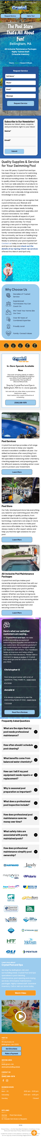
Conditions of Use (34, 1129)
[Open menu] (37, 8)
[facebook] (3, 1081)
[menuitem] (6, 1115)
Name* (8, 131)
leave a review (20, 657)
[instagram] (7, 1081)
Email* (8, 140)
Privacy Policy (5, 1129)
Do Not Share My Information (19, 1129)
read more (31, 679)
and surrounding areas (11, 1067)
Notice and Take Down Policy (12, 1131)
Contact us (6, 243)
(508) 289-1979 (8, 1076)
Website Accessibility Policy (29, 1131)
